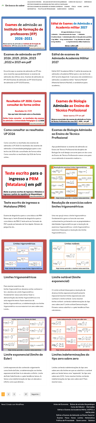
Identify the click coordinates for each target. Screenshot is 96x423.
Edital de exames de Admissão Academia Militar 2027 (70, 58)
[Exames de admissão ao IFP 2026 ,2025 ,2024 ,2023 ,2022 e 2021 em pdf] (24, 33)
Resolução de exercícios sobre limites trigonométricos (72, 204)
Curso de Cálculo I (75, 2)
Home (80, 6)
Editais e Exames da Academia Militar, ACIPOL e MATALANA (47, 4)
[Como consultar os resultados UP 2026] (24, 109)
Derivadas (88, 2)
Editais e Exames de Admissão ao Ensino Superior (45, 6)
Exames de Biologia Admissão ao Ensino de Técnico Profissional (72, 133)
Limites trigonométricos (20, 277)
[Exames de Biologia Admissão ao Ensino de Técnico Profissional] (72, 109)
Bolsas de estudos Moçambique (55, 2)
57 (26, 394)
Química (71, 9)
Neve (3, 404)
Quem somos (61, 9)
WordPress (20, 404)
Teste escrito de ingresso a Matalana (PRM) (21, 204)
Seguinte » (35, 394)
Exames (67, 6)
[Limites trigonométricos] (24, 256)
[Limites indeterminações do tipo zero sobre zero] (72, 334)
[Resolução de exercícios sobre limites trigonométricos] (72, 182)
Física (74, 6)
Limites (86, 6)
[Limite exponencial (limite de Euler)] (24, 334)
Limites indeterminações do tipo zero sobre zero (70, 356)
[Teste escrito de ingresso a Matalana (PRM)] (24, 182)
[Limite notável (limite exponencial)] (72, 256)
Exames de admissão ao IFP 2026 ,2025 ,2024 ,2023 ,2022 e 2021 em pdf (22, 58)
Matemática (31, 9)
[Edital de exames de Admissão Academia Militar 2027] (72, 33)
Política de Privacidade (46, 9)
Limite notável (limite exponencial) (66, 279)
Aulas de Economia (34, 2)
